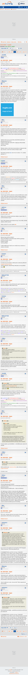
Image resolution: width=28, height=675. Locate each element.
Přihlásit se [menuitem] (25, 7)
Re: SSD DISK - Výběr (6, 60)
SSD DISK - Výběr (5, 45)
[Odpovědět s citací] (25, 55)
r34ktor (3, 338)
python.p (4, 207)
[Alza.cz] (21, 3)
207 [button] (12, 52)
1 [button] (6, 52)
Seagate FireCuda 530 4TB (6, 264)
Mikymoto (4, 81)
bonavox (4, 253)
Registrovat (14, 9)
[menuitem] (21, 7)
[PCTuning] (7, 3)
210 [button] (20, 52)
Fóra (3, 7)
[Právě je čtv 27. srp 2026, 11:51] (24, 42)
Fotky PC (12, 292)
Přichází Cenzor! (4, 156)
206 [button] (9, 52)
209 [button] (17, 52)
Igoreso (9, 46)
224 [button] (24, 52)
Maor (3, 119)
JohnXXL (4, 55)
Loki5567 (13, 46)
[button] (2, 52)
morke (6, 46)
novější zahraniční (4, 468)
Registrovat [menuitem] (27, 7)
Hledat (2, 9)
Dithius (3, 475)
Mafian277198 (5, 275)
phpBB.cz (16, 672)
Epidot (3, 160)
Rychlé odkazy (1, 7)
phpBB (10, 669)
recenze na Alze (12, 467)
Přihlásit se (8, 9)
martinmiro (4, 522)
